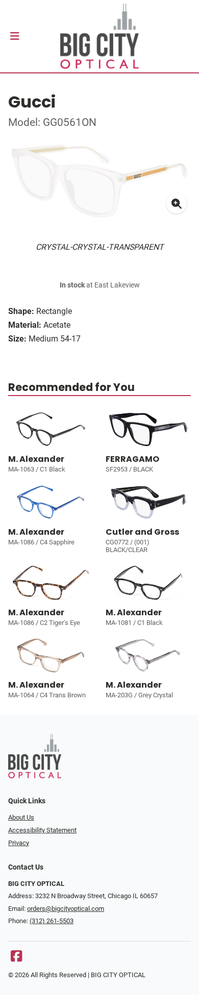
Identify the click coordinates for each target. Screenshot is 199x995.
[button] (14, 36)
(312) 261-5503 (51, 921)
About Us (21, 817)
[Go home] (99, 36)
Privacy (18, 843)
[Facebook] (16, 958)
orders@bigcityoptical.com (65, 908)
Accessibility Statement (42, 830)
